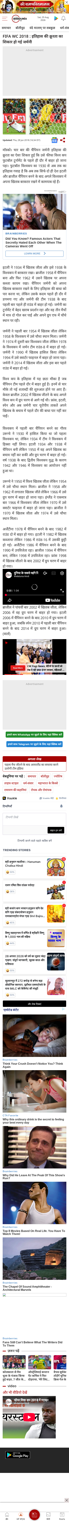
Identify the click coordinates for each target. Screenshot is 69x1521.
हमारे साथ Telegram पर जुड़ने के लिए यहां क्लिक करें (34, 744)
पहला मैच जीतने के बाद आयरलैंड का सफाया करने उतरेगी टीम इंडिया (31, 766)
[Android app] (17, 1455)
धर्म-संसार (28, 783)
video (12, 1386)
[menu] (5, 18)
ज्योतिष (58, 776)
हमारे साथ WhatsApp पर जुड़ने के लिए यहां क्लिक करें (34, 734)
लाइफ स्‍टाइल (11, 783)
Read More (18, 668)
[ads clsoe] (66, 1500)
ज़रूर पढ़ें (13, 1350)
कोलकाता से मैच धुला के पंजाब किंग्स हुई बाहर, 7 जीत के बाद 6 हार (13, 1375)
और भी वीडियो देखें (15, 1392)
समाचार (6, 28)
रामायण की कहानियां (15, 790)
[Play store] (56, 18)
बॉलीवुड (20, 28)
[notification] (63, 18)
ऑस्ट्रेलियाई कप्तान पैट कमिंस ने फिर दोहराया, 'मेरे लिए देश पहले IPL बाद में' (39, 1375)
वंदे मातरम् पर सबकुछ (42, 28)
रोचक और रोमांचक (41, 790)
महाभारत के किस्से (48, 783)
